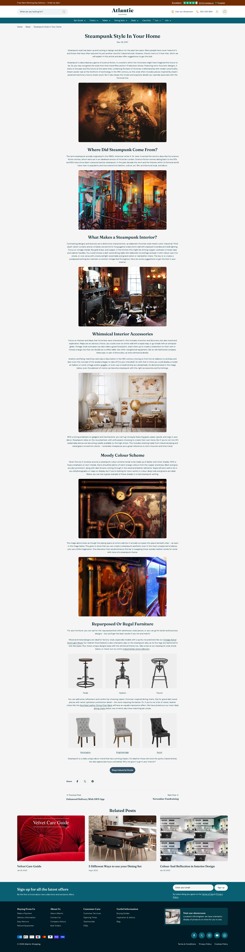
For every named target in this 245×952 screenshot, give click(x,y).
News (28, 27)
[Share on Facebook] (77, 781)
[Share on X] (85, 781)
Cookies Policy (221, 944)
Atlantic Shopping (32, 944)
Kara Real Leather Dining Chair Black (96, 705)
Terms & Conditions (187, 944)
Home (19, 27)
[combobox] (42, 12)
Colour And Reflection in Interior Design (187, 866)
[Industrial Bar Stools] (122, 768)
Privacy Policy (205, 944)
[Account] (217, 11)
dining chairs (99, 708)
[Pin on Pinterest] (93, 781)
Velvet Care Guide (29, 866)
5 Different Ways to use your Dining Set (115, 866)
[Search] (63, 11)
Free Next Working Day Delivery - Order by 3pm (38, 3)
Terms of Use (208, 894)
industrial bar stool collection (136, 649)
